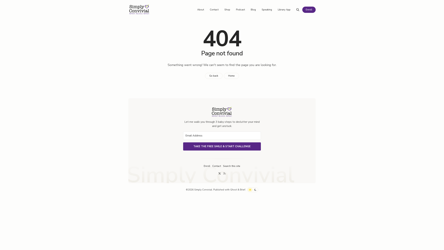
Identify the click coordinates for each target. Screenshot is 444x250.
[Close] (307, 70)
